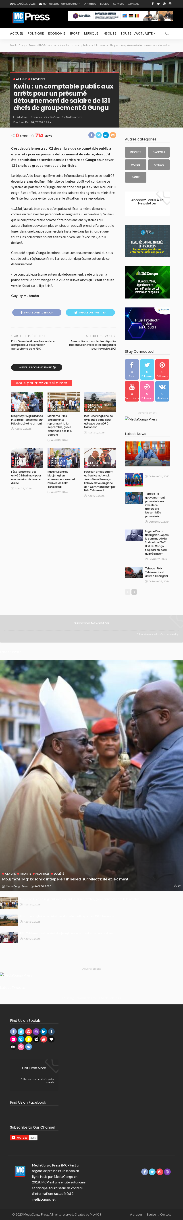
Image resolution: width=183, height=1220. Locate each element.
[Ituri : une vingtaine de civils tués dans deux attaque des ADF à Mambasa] (100, 402)
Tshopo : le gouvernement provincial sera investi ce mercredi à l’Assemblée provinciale (155, 505)
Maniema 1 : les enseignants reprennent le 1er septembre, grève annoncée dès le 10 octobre (60, 425)
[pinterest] (162, 369)
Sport (74, 33)
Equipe (104, 4)
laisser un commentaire (35, 367)
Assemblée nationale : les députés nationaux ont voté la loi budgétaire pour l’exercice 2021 (92, 345)
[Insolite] (135, 152)
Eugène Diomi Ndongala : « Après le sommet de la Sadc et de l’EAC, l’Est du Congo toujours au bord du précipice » (157, 542)
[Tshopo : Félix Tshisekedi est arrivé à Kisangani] (134, 572)
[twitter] (147, 369)
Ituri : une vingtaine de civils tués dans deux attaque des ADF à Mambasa (98, 421)
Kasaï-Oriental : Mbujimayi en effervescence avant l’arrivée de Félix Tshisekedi (61, 479)
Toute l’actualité (137, 33)
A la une (21, 79)
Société (20, 409)
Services (118, 4)
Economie (56, 33)
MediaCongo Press (17, 886)
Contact (133, 4)
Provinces (38, 79)
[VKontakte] (162, 391)
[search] (167, 33)
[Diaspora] (159, 152)
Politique (36, 33)
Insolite (109, 33)
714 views (54, 117)
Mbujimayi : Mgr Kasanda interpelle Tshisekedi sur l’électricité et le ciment (27, 419)
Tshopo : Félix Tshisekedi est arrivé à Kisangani (156, 572)
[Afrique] (159, 164)
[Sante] (135, 177)
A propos (90, 4)
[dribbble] (147, 391)
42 (179, 886)
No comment (74, 117)
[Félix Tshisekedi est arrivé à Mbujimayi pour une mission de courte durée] (9, 937)
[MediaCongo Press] (19, 1171)
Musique (91, 33)
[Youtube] (132, 391)
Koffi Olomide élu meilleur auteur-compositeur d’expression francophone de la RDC (33, 345)
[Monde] (135, 164)
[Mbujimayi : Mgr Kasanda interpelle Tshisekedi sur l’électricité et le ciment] (27, 402)
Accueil (16, 33)
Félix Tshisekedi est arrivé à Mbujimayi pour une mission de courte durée (26, 477)
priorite (35, 405)
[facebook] (132, 369)
